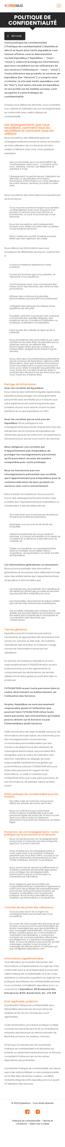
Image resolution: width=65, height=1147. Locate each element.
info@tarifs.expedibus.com (29, 948)
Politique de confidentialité (26, 1120)
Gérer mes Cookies (39, 1123)
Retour (16, 36)
